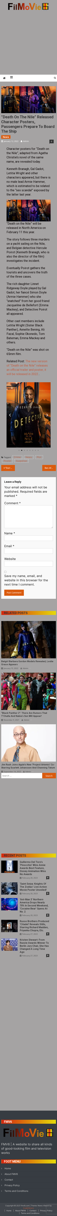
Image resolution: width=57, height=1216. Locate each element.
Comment (12, 503)
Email (9, 546)
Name (9, 533)
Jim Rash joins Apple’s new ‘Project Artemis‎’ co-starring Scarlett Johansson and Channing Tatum (28, 766)
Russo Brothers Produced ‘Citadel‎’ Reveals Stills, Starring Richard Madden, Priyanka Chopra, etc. (34, 926)
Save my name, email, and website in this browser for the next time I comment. (26, 580)
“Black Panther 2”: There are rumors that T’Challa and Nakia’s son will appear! (24, 714)
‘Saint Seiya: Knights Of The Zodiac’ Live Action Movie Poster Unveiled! (33, 886)
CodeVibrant (28, 1208)
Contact (9, 1179)
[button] (10, 415)
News (6, 137)
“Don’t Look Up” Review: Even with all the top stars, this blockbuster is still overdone (10, 468)
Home (8, 1168)
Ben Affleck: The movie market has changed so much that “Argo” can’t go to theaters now (50, 468)
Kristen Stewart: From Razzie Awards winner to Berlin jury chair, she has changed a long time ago (34, 945)
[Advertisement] (28, 42)
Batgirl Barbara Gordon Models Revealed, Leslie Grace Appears (27, 663)
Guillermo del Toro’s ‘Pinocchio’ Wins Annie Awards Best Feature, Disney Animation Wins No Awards (33, 868)
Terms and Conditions (16, 1191)
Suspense (21, 460)
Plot (39, 457)
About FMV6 (11, 1174)
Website (10, 559)
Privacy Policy (12, 1185)
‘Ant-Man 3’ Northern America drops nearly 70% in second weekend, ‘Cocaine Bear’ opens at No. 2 (34, 905)
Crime (17, 457)
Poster (7, 460)
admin (26, 141)
